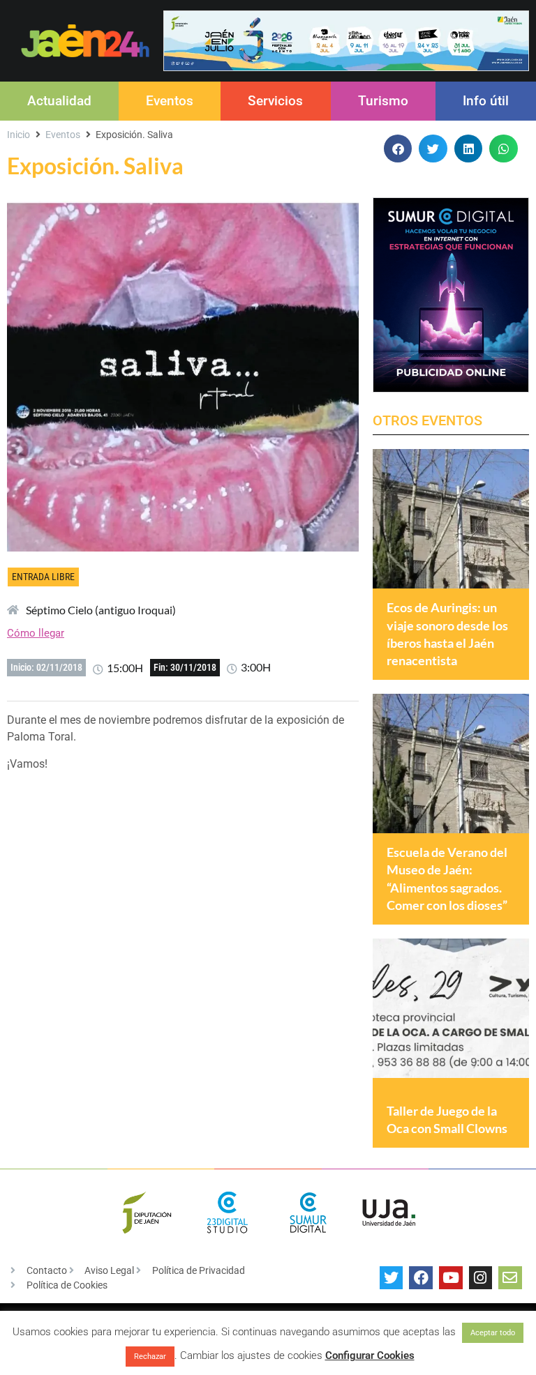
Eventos (169, 101)
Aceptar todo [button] (492, 1332)
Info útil (486, 101)
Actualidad (59, 101)
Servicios (275, 101)
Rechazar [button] (150, 1356)
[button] (398, 149)
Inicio (18, 134)
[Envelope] (510, 1278)
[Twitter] (391, 1278)
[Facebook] (421, 1278)
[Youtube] (451, 1278)
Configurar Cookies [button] (370, 1355)
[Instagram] (481, 1278)
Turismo (383, 101)
